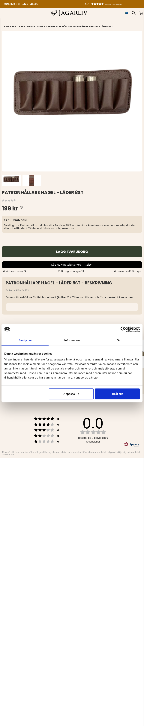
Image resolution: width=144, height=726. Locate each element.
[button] (65, 3)
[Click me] (21, 207)
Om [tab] (119, 340)
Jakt (15, 26)
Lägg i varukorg (72, 251)
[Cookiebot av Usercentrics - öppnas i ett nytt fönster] (123, 329)
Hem (6, 26)
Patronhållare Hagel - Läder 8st (91, 26)
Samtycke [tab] (25, 340)
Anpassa (69, 393)
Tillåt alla (117, 393)
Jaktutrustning (32, 26)
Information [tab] (72, 340)
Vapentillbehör (56, 26)
